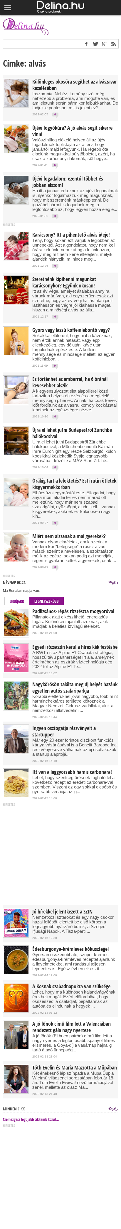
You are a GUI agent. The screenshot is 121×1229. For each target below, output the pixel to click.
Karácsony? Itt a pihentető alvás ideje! (71, 235)
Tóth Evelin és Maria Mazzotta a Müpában (74, 1068)
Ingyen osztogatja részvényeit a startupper (64, 731)
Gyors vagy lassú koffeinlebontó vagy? (71, 330)
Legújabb (17, 601)
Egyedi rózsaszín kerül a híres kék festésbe (74, 647)
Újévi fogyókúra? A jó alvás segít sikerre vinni (72, 131)
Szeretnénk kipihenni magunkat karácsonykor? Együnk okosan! (64, 282)
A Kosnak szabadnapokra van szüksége (71, 986)
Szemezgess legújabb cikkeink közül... (31, 1119)
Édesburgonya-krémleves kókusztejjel (70, 949)
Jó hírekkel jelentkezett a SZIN (62, 912)
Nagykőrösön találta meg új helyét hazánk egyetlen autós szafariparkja (74, 687)
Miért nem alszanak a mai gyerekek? (69, 536)
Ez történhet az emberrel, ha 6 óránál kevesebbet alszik (69, 382)
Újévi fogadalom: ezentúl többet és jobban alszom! (67, 182)
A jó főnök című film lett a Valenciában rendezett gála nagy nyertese (71, 1027)
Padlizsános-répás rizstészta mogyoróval (73, 611)
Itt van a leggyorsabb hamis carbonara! (72, 772)
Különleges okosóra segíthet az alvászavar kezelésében (74, 85)
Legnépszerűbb (46, 601)
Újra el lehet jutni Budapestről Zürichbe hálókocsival (72, 433)
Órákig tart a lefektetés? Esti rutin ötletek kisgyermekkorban (74, 484)
